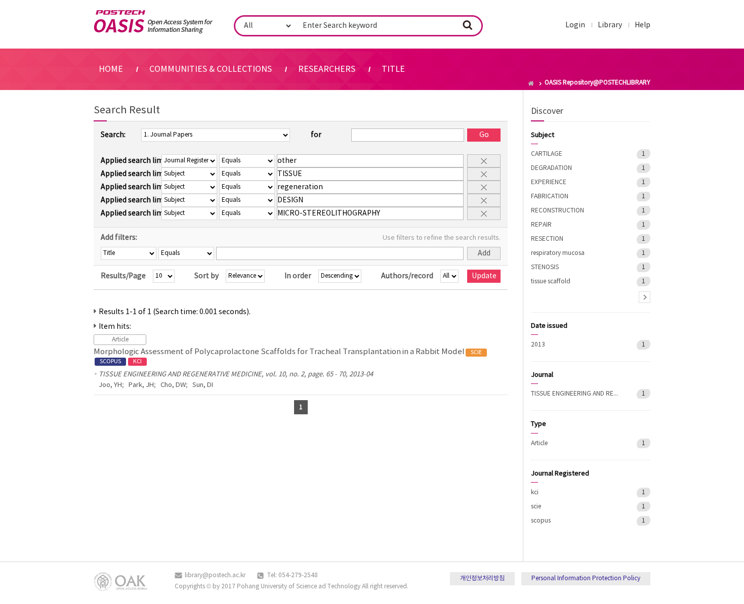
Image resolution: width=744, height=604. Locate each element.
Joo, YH (110, 385)
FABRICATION (549, 196)
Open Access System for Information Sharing (153, 21)
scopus (541, 520)
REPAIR (541, 225)
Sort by (206, 276)
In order (297, 276)
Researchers (326, 69)
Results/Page (123, 276)
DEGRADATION (551, 168)
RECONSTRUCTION (557, 210)
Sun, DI (202, 385)
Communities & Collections (210, 69)
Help (642, 25)
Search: (113, 135)
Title (393, 69)
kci (535, 492)
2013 (538, 344)
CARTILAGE (546, 154)
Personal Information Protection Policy (585, 578)
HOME (111, 69)
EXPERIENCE (548, 182)
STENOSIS (545, 267)
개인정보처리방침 (482, 578)
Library (610, 25)
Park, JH (141, 385)
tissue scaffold (550, 281)
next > (644, 297)
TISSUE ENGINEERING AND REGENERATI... (576, 394)
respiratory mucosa (558, 253)
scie (536, 506)
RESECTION (547, 239)
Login (575, 25)
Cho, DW (173, 385)
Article (539, 443)
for (316, 135)
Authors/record (407, 276)
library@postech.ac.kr (215, 575)
